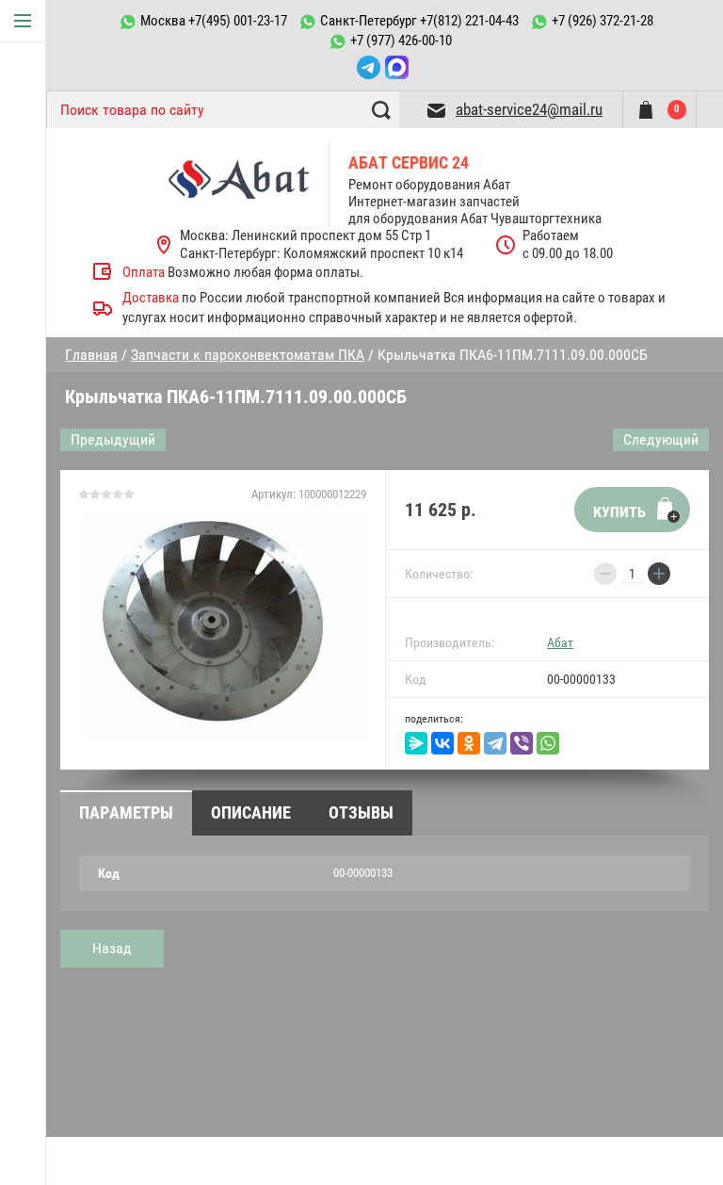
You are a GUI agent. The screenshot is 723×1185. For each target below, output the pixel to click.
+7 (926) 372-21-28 (602, 20)
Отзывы (361, 812)
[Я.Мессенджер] (416, 743)
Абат (560, 642)
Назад (112, 948)
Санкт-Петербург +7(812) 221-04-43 (419, 20)
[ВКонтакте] (442, 743)
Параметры (126, 812)
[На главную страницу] (249, 184)
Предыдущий (113, 439)
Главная (91, 355)
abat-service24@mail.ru (529, 109)
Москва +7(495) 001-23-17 (213, 20)
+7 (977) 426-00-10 (401, 40)
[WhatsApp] (548, 743)
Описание (251, 812)
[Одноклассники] (469, 743)
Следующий (661, 439)
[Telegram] (495, 743)
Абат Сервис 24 (408, 162)
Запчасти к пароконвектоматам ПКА (247, 355)
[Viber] (521, 743)
